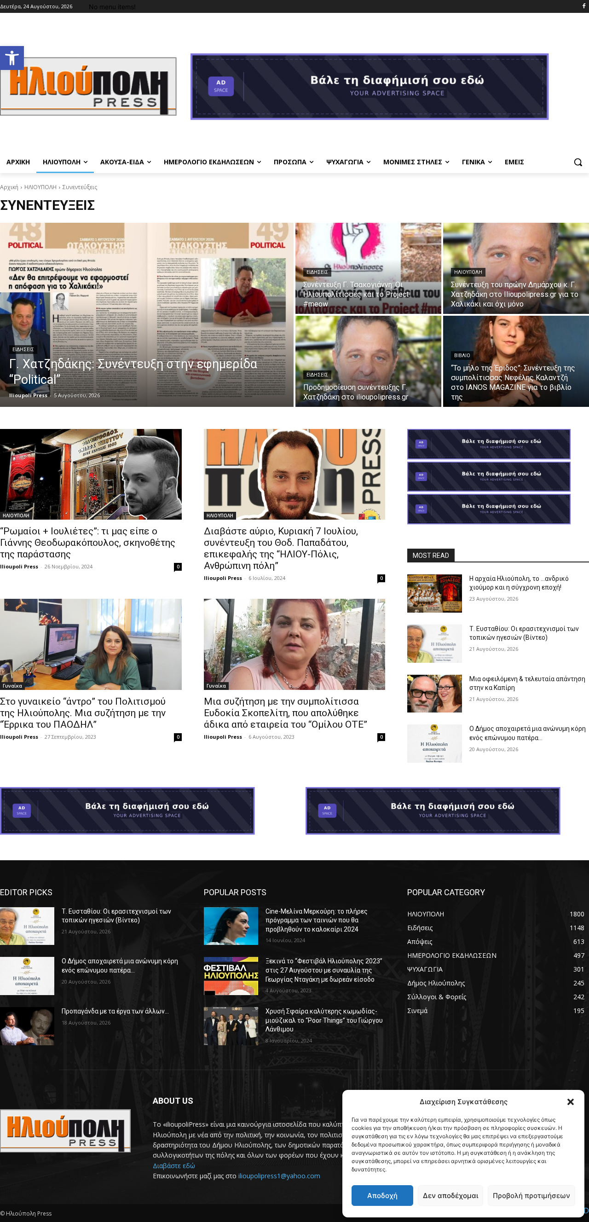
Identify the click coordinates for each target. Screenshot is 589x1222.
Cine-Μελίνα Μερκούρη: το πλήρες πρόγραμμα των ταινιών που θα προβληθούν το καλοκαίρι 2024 (317, 920)
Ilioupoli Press (19, 566)
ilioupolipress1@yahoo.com (279, 1175)
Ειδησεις (23, 349)
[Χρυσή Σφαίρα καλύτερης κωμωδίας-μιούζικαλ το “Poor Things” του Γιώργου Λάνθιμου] (231, 1026)
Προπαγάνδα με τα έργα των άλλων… (115, 1011)
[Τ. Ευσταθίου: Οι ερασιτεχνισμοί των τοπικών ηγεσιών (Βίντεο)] (434, 644)
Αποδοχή (382, 1195)
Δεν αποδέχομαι (450, 1195)
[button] (12, 58)
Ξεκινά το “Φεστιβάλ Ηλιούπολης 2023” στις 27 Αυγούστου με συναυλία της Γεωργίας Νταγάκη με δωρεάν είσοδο (324, 970)
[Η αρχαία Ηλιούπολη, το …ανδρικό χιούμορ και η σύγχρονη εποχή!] (434, 593)
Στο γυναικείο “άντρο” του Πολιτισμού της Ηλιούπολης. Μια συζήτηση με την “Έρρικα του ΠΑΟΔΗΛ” (83, 713)
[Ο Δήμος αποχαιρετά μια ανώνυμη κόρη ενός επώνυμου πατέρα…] (434, 743)
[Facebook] (583, 6)
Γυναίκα (12, 686)
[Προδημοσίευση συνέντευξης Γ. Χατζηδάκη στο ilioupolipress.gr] (368, 361)
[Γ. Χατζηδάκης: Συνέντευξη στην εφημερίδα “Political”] (147, 315)
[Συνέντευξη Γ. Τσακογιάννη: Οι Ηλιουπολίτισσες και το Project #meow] (368, 268)
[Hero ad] (390, 89)
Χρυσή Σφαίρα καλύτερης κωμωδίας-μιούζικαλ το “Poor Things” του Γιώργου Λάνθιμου (324, 1020)
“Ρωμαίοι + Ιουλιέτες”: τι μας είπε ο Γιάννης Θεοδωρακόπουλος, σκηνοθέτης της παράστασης (87, 543)
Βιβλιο (462, 355)
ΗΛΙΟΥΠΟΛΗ (40, 187)
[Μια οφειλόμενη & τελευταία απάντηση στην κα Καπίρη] (434, 694)
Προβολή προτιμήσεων (531, 1195)
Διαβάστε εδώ (174, 1165)
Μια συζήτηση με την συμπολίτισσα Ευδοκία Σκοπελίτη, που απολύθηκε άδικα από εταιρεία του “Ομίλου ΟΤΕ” (285, 713)
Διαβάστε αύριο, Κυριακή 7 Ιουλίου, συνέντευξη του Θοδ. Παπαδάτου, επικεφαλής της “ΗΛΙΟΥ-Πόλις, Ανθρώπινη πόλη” (281, 548)
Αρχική (9, 187)
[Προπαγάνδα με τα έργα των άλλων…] (27, 1026)
